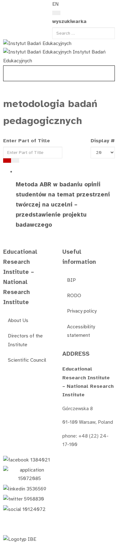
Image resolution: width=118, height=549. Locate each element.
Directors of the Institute (25, 340)
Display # (103, 141)
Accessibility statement (81, 331)
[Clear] (15, 160)
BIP (71, 280)
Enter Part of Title (27, 141)
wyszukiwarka (69, 21)
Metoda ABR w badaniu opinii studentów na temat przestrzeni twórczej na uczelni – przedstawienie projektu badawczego (63, 204)
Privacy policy (82, 311)
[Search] (56, 13)
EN (55, 4)
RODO (74, 295)
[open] (6, 6)
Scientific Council (27, 360)
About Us (18, 320)
